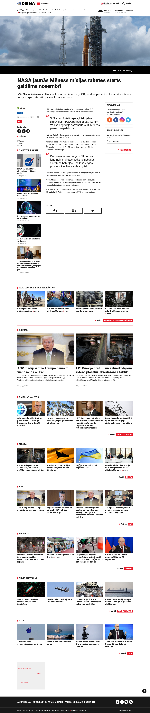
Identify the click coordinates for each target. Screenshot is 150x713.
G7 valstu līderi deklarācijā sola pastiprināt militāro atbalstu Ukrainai (117, 467)
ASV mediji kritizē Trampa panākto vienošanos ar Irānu (43, 370)
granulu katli (24, 682)
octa (39, 673)
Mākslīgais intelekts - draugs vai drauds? (75, 10)
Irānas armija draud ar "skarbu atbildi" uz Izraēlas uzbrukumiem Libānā (88, 601)
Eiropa (23, 444)
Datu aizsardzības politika (61, 710)
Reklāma (78, 702)
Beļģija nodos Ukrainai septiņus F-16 (86, 466)
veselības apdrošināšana (29, 677)
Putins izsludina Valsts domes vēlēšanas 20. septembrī (116, 557)
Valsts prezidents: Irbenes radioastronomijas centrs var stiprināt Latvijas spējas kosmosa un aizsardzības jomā (29, 265)
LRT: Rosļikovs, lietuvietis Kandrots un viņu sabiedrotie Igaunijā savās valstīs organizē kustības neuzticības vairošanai (89, 423)
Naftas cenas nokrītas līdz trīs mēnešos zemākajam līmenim (88, 644)
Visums (20, 143)
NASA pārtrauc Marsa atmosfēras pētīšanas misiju (26, 171)
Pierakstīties (124, 150)
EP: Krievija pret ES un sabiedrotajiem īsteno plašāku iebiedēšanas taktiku (104, 370)
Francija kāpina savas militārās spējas (28, 309)
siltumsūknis (36, 684)
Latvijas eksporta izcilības (28, 13)
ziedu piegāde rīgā (24, 668)
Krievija (24, 533)
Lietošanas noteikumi (42, 710)
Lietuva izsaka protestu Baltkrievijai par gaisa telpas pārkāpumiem (60, 420)
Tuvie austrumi (28, 578)
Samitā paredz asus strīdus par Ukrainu (89, 309)
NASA (19, 146)
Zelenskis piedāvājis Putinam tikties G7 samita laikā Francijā (118, 644)
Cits (21, 620)
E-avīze (49, 702)
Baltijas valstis (29, 397)
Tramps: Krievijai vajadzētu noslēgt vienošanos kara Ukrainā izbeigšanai (117, 510)
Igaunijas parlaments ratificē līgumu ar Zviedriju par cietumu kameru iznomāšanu (118, 420)
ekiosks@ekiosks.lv (126, 710)
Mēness (20, 141)
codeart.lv (82, 710)
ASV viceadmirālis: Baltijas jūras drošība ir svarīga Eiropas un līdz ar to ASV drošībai (29, 422)
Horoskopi (38, 702)
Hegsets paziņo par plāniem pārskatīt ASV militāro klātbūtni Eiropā (59, 510)
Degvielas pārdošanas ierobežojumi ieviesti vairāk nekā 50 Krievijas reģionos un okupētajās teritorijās (89, 558)
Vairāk (99, 320)
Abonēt (116, 3)
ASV (20, 121)
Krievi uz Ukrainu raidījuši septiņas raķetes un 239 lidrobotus (58, 467)
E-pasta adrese (113, 141)
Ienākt (129, 3)
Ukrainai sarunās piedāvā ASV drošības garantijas (117, 310)
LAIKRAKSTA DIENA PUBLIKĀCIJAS (37, 287)
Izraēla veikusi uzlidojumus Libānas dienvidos (59, 600)
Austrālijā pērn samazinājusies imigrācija (29, 643)
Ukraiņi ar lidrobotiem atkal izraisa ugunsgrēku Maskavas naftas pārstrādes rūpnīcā (30, 558)
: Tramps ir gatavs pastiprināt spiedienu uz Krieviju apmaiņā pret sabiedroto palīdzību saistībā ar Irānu (89, 512)
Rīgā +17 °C (108, 11)
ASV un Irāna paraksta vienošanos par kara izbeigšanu (27, 601)
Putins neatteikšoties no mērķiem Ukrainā (58, 309)
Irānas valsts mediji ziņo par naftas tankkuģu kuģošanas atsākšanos (118, 601)
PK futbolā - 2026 (45, 13)
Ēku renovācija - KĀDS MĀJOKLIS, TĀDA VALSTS (43, 10)
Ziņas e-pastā (63, 702)
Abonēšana (24, 702)
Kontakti (89, 702)
